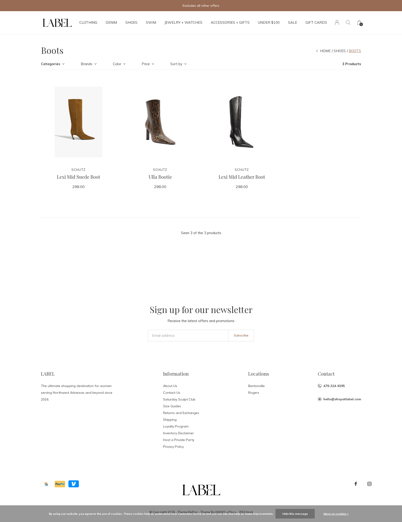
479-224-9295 (334, 386)
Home (325, 51)
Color (117, 64)
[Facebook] (356, 483)
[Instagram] (369, 483)
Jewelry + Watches (183, 22)
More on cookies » (336, 513)
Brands (86, 64)
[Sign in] (337, 22)
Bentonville (256, 386)
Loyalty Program (176, 426)
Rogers (253, 393)
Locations (258, 373)
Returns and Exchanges (181, 413)
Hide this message (295, 513)
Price (146, 64)
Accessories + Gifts (230, 22)
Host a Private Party (178, 440)
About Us (170, 386)
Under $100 (269, 22)
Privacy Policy (173, 447)
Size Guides (172, 406)
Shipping (170, 420)
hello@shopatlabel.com (342, 399)
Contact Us (171, 393)
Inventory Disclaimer (178, 433)
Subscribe (241, 335)
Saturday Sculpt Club (179, 399)
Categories (50, 64)
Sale (292, 22)
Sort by (176, 64)
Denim (111, 22)
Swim (151, 22)
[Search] (348, 22)
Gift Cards (316, 22)
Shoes (131, 22)
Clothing (88, 22)
